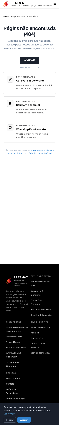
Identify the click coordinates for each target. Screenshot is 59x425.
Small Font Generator (41, 315)
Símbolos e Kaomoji (40, 327)
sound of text (45, 153)
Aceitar (24, 420)
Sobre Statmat (13, 378)
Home (6, 16)
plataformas (20, 153)
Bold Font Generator (41, 309)
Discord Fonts (13, 342)
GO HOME (29, 60)
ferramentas (37, 150)
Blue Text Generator (16, 347)
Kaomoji (35, 332)
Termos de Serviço (15, 398)
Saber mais (9, 413)
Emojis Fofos (37, 338)
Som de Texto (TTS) (40, 353)
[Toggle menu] (54, 4)
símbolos (32, 153)
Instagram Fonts (14, 336)
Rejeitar (9, 420)
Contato (10, 384)
